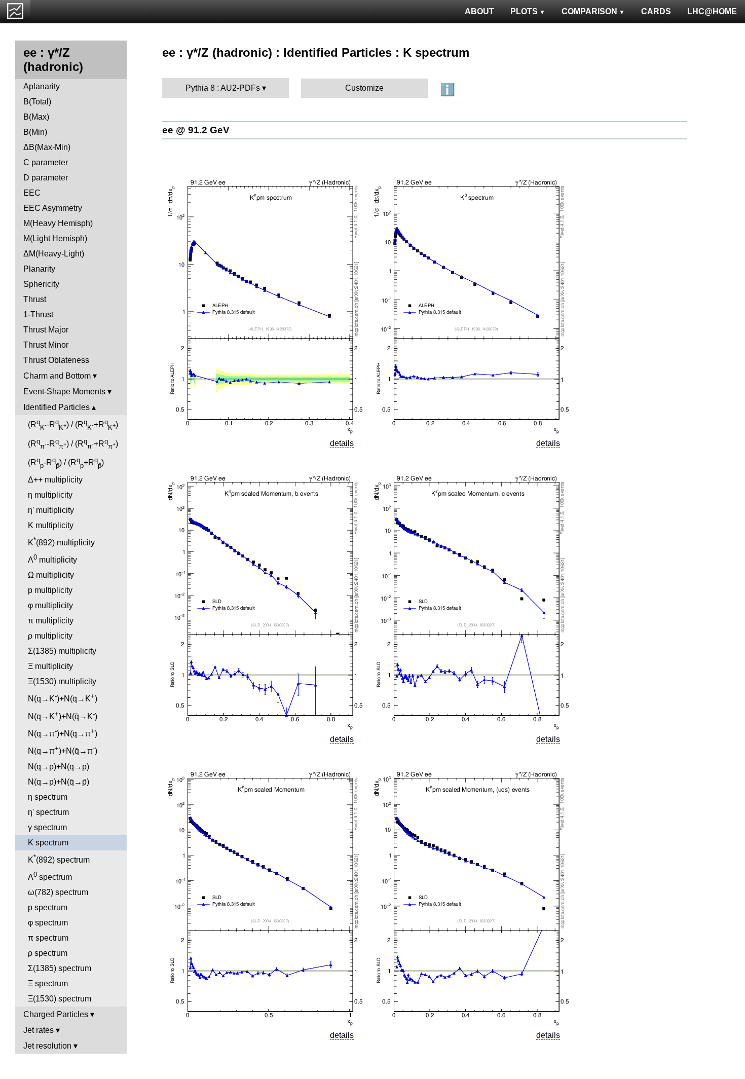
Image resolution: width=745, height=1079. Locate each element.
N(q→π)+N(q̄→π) (62, 732)
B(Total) (37, 101)
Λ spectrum (50, 876)
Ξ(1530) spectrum (59, 998)
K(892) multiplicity (61, 541)
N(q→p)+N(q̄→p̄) (58, 781)
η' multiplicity (51, 510)
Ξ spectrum (48, 983)
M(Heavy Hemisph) (58, 223)
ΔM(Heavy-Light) (53, 253)
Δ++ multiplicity (55, 479)
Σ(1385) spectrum (59, 968)
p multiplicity (50, 590)
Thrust (34, 299)
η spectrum (47, 797)
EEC (32, 193)
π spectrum (48, 938)
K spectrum (48, 842)
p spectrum (47, 907)
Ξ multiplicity (50, 666)
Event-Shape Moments (64, 391)
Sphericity (41, 284)
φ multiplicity (50, 605)
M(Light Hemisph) (55, 238)
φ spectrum (48, 922)
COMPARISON (589, 11)
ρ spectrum (47, 953)
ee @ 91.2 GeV (196, 130)
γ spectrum (47, 827)
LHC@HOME (712, 11)
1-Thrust (38, 314)
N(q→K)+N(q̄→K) (62, 697)
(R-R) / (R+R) (73, 424)
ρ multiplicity (50, 635)
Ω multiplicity (51, 575)
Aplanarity (41, 86)
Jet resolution (47, 1045)
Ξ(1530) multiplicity (62, 681)
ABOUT (479, 11)
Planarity (39, 269)
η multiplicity (50, 495)
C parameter (45, 162)
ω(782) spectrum (58, 892)
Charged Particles (55, 1014)
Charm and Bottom (57, 375)
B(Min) (35, 132)
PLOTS (524, 11)
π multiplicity (50, 620)
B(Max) (36, 117)
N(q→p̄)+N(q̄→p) (58, 766)
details (342, 443)
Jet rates (38, 1030)
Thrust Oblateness (56, 360)
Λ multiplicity (52, 558)
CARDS (656, 11)
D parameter (45, 177)
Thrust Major (45, 329)
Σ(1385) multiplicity (62, 651)
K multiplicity (50, 525)
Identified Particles (56, 407)
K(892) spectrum (59, 858)
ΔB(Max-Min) (46, 147)
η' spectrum (48, 812)
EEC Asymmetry (52, 208)
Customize (364, 88)
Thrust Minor (45, 345)
